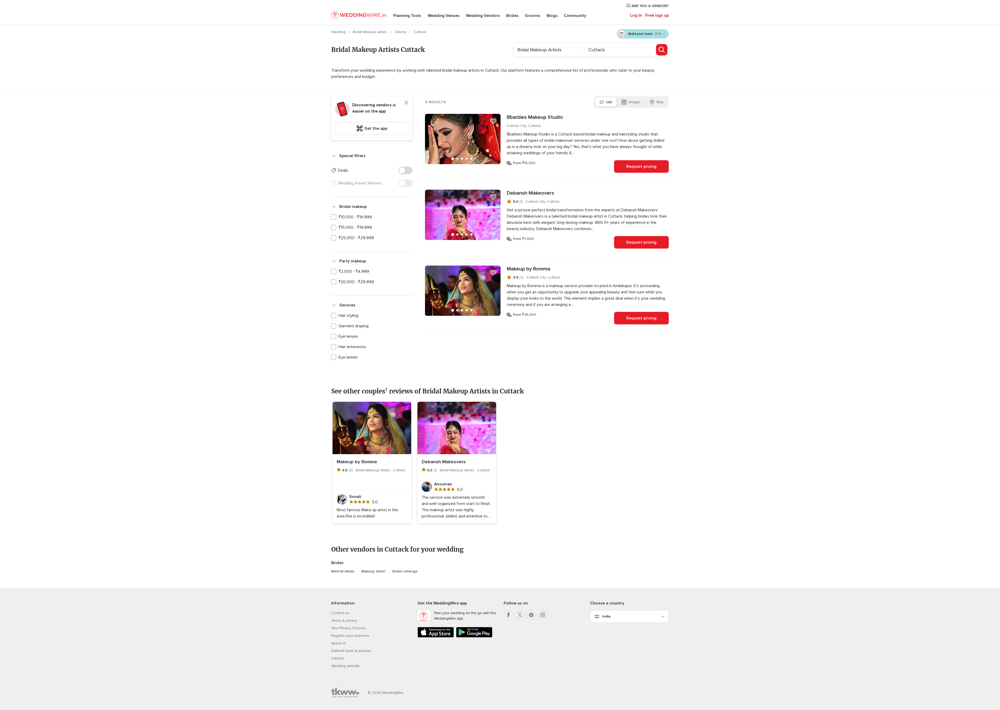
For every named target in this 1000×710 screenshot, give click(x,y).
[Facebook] (508, 615)
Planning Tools (407, 15)
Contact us (340, 613)
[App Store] (435, 636)
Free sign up (657, 15)
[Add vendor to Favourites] (493, 121)
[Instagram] (542, 615)
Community (575, 15)
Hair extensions (352, 346)
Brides (512, 15)
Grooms (532, 15)
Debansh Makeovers (530, 193)
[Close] (406, 102)
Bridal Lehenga (404, 571)
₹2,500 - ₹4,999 (354, 271)
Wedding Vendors (483, 15)
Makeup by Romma (528, 269)
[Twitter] (519, 615)
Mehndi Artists (342, 571)
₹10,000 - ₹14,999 (355, 217)
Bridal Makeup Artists (370, 32)
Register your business (350, 635)
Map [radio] (660, 102)
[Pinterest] (531, 615)
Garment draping (353, 326)
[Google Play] (474, 636)
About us (338, 643)
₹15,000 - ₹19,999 (355, 227)
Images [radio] (634, 102)
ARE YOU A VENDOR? (649, 6)
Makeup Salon (373, 571)
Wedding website (345, 666)
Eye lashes (348, 357)
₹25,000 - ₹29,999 (356, 237)
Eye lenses (348, 336)
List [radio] (609, 102)
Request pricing (641, 166)
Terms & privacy (344, 620)
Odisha (401, 32)
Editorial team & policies (351, 651)
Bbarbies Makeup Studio (535, 117)
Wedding (339, 32)
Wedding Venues (444, 15)
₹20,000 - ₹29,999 (356, 282)
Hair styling (348, 315)
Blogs (552, 15)
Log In (636, 15)
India (606, 616)
